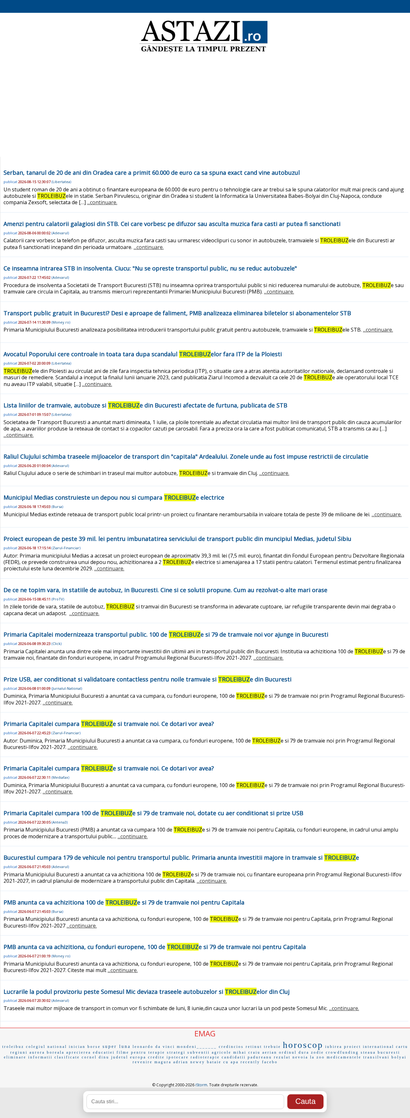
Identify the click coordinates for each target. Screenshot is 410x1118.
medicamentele (344, 1057)
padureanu (260, 1057)
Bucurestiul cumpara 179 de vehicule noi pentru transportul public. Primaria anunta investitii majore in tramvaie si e (181, 857)
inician (77, 1046)
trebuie (272, 1046)
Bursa (57, 506)
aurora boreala (46, 1052)
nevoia (300, 1057)
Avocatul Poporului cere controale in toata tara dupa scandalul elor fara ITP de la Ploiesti (143, 354)
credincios (231, 1046)
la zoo (317, 1057)
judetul (119, 1057)
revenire (142, 1062)
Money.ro (61, 322)
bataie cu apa (223, 1062)
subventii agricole (209, 1052)
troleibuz (13, 1046)
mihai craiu (246, 1052)
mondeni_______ (197, 1046)
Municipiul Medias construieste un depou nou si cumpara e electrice (114, 497)
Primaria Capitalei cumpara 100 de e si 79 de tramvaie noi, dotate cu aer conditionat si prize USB (153, 813)
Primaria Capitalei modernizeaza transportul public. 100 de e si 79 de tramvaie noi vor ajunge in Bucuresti (166, 634)
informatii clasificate (54, 1057)
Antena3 (60, 822)
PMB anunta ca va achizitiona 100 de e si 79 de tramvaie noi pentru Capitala (124, 902)
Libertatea (61, 181)
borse (94, 1046)
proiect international (369, 1046)
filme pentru (131, 1052)
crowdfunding (342, 1052)
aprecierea (78, 1052)
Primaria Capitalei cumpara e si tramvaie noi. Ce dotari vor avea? (109, 724)
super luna (116, 1046)
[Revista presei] (203, 52)
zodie (317, 1052)
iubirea (333, 1046)
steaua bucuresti (380, 1052)
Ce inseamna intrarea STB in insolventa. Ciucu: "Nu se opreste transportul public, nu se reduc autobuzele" (150, 268)
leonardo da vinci (154, 1046)
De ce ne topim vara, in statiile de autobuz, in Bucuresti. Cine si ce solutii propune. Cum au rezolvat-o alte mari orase (165, 590)
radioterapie (205, 1057)
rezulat (282, 1057)
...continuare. (102, 202)
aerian (269, 1052)
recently (250, 1062)
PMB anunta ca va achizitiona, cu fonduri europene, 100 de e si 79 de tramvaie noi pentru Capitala (155, 947)
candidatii (234, 1057)
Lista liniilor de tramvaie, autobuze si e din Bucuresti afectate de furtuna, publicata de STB (145, 405)
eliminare (15, 1057)
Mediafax (60, 777)
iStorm (201, 1085)
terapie (156, 1052)
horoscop (303, 1045)
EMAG (205, 1033)
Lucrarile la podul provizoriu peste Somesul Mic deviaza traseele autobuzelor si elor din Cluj (147, 991)
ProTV (58, 599)
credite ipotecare (168, 1057)
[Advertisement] (205, 105)
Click (57, 643)
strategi (176, 1052)
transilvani (376, 1057)
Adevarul (60, 232)
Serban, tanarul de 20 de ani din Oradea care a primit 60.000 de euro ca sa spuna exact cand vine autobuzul (152, 172)
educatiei (104, 1052)
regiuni (19, 1052)
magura (162, 1062)
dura (304, 1052)
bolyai (398, 1057)
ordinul (288, 1052)
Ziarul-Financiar (66, 547)
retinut (254, 1046)
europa (138, 1057)
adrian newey (189, 1062)
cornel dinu (95, 1057)
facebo (270, 1062)
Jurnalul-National (67, 688)
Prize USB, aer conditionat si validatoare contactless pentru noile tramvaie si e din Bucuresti (147, 679)
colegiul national (46, 1046)
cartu (402, 1046)
